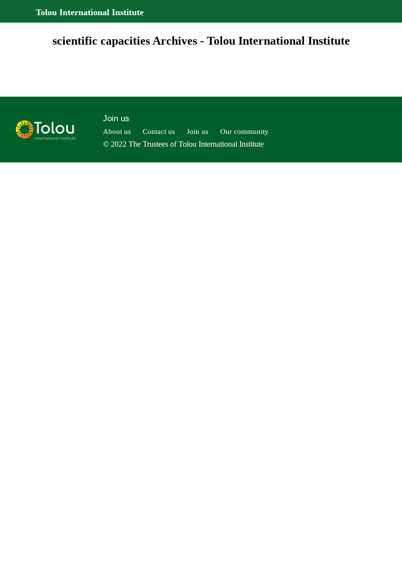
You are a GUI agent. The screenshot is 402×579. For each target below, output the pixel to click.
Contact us (159, 131)
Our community (244, 131)
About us (117, 131)
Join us (116, 118)
